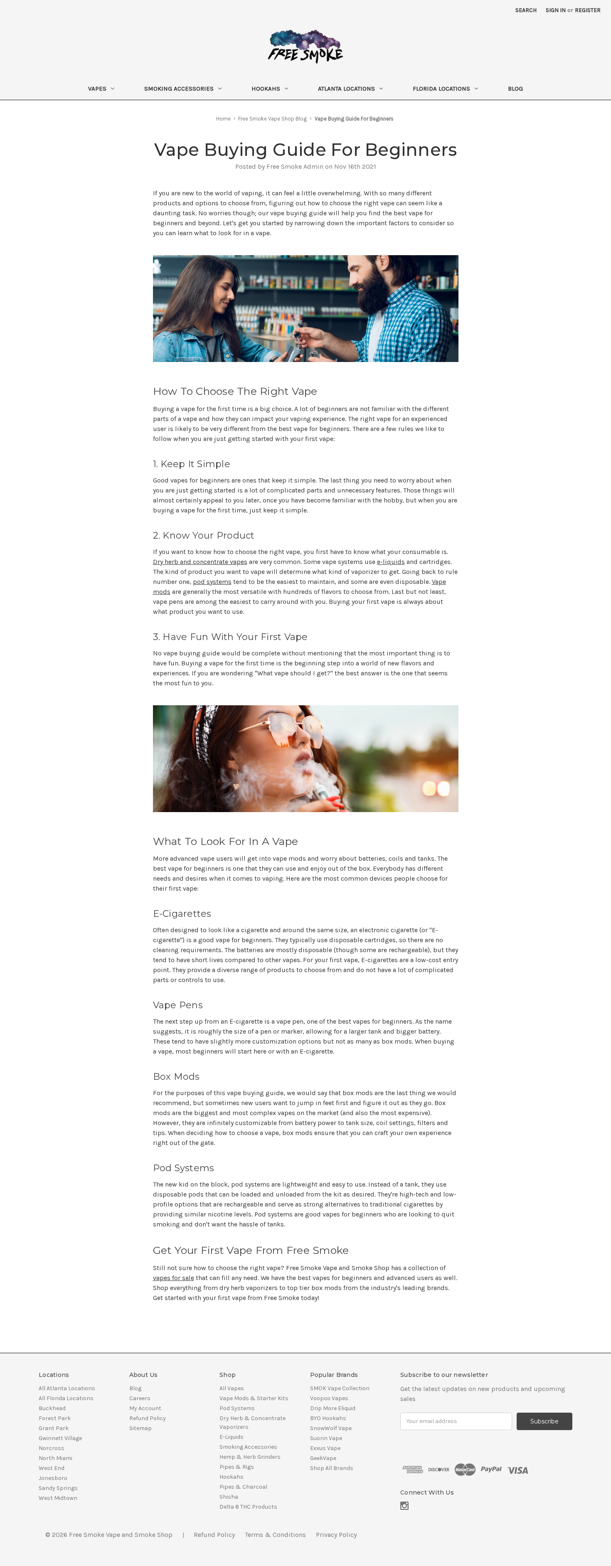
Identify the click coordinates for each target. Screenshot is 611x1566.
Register (588, 10)
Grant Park (54, 1428)
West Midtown (58, 1498)
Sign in (556, 10)
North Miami (55, 1458)
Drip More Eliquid (332, 1408)
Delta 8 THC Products (248, 1506)
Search (526, 10)
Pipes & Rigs (236, 1466)
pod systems (212, 582)
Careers (139, 1398)
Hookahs (265, 88)
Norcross (51, 1448)
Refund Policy (147, 1418)
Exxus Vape (325, 1448)
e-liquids (391, 562)
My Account (145, 1408)
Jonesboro (53, 1478)
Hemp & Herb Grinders (250, 1456)
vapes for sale (173, 1278)
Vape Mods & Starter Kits (253, 1398)
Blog (515, 88)
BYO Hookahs (328, 1418)
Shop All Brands (331, 1468)
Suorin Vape (326, 1438)
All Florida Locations (66, 1398)
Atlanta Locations (346, 88)
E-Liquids (231, 1436)
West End (51, 1468)
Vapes (97, 88)
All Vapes (231, 1388)
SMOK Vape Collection (340, 1388)
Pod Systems (237, 1408)
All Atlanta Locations (67, 1388)
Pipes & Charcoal (243, 1486)
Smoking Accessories (179, 88)
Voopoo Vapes (329, 1398)
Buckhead (52, 1408)
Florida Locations (441, 88)
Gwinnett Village (60, 1438)
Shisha (228, 1496)
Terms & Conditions (275, 1535)
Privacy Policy (336, 1535)
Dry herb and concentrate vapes (200, 562)
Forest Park (55, 1418)
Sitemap (140, 1428)
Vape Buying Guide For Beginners (305, 149)
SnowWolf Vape (331, 1428)
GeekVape (323, 1458)
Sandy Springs (58, 1488)
